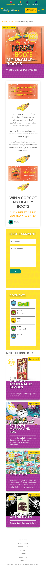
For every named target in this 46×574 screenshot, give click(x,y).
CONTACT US (23, 540)
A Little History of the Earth (23, 515)
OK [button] (15, 271)
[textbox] (23, 241)
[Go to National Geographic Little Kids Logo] (15, 10)
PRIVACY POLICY (23, 543)
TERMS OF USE (23, 557)
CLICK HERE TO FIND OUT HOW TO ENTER (23, 214)
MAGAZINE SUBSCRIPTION (31, 10)
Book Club (13, 21)
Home (4, 21)
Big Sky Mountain (18, 472)
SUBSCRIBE (23, 561)
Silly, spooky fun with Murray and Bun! (20, 427)
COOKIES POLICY (23, 547)
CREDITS (23, 554)
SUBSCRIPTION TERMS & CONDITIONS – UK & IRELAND (23, 564)
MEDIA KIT (23, 550)
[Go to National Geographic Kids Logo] (5, 10)
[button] (39, 10)
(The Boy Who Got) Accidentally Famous (21, 382)
